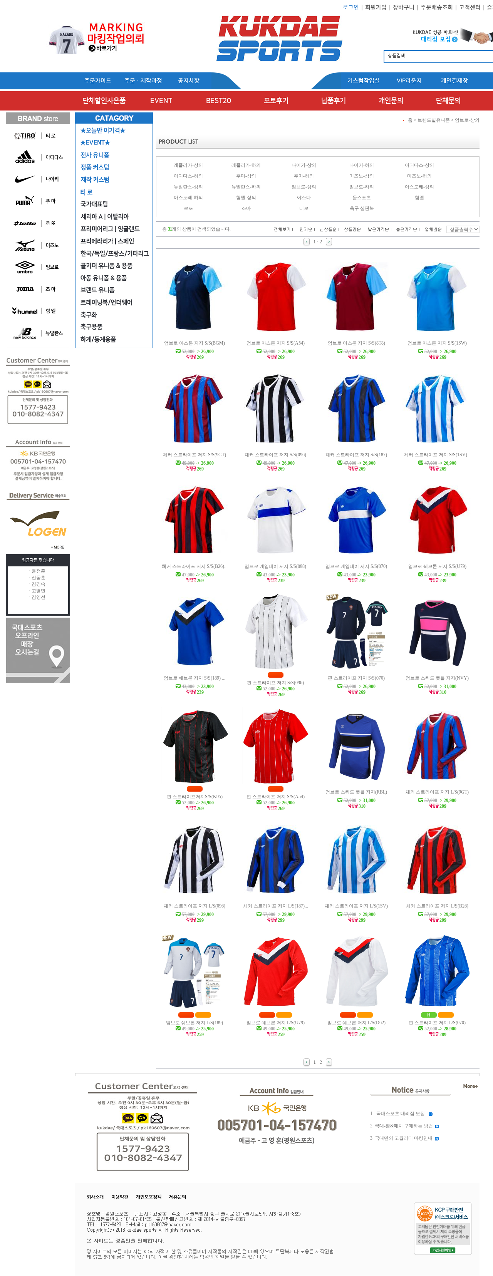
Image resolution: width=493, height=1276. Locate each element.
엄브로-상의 (467, 120)
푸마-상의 (246, 176)
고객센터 (470, 7)
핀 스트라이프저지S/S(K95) (195, 796)
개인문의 (391, 101)
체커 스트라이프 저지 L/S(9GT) (437, 792)
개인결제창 (454, 80)
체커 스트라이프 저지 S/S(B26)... (195, 566)
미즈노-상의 (361, 176)
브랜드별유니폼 (434, 120)
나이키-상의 (304, 165)
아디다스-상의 (419, 165)
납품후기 (333, 101)
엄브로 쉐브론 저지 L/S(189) (194, 1022)
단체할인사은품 (104, 101)
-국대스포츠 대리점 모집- (400, 1113)
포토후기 (276, 101)
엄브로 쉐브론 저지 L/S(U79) (275, 1022)
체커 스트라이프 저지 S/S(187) (356, 454)
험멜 (419, 197)
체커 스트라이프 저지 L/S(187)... (275, 906)
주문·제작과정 (143, 80)
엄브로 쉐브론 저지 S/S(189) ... (194, 678)
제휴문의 (177, 1197)
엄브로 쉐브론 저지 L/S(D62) (356, 1022)
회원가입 (376, 7)
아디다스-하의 (188, 176)
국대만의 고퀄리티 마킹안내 (404, 1138)
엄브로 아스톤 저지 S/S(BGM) (194, 343)
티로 (304, 208)
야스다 (304, 197)
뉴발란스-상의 (188, 186)
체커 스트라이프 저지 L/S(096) (194, 906)
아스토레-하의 (188, 197)
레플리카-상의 (188, 165)
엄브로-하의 (361, 186)
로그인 (351, 7)
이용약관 (119, 1197)
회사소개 (95, 1197)
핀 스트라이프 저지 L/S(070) (437, 1022)
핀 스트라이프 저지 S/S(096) (275, 682)
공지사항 (189, 80)
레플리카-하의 (246, 165)
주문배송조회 (437, 7)
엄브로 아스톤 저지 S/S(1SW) (437, 343)
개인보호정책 (148, 1197)
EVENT (161, 101)
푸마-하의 (304, 176)
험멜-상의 (246, 197)
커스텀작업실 (363, 80)
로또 (188, 208)
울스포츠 (361, 197)
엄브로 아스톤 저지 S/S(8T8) (356, 343)
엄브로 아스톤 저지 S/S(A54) (275, 343)
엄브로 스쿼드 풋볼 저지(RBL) (356, 792)
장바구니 (403, 7)
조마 (246, 208)
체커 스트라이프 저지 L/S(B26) (437, 906)
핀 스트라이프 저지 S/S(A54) (275, 796)
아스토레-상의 (419, 186)
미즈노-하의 (419, 176)
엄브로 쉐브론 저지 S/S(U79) (437, 566)
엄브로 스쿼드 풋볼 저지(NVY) (437, 678)
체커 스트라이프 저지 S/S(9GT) (194, 454)
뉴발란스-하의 (246, 186)
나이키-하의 (361, 165)
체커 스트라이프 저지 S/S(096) (275, 454)
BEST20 (218, 101)
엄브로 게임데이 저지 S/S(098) (275, 566)
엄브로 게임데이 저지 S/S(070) (356, 566)
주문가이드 (97, 80)
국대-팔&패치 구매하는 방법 (404, 1126)
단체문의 (448, 101)
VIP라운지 (409, 80)
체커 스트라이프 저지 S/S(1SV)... (437, 454)
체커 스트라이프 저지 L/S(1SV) (356, 906)
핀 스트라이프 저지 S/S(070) (356, 678)
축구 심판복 (362, 208)
